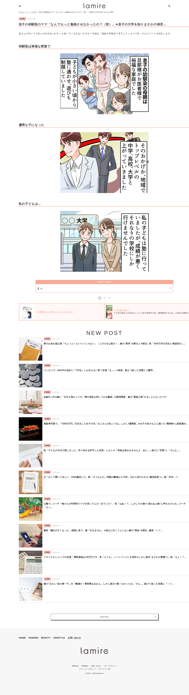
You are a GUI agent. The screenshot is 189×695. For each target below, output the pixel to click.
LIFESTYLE (59, 637)
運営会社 (75, 666)
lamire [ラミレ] (94, 5)
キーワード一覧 (104, 669)
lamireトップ (24, 12)
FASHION (33, 637)
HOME (22, 637)
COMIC (34, 12)
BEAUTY (46, 637)
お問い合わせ (74, 637)
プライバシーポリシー (87, 669)
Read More (104, 617)
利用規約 (84, 666)
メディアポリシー (110, 666)
